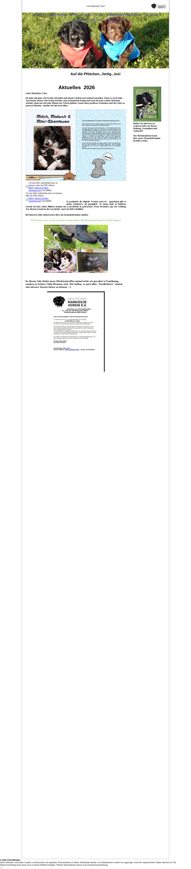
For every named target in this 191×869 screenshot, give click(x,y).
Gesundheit (79, 20)
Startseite (39, 15)
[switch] (1, 867)
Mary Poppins (58, 15)
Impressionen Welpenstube (124, 15)
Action (99, 15)
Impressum (112, 20)
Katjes (87, 15)
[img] (158, 6)
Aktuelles (151, 15)
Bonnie (74, 15)
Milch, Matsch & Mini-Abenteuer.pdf (38, 189)
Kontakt (96, 20)
